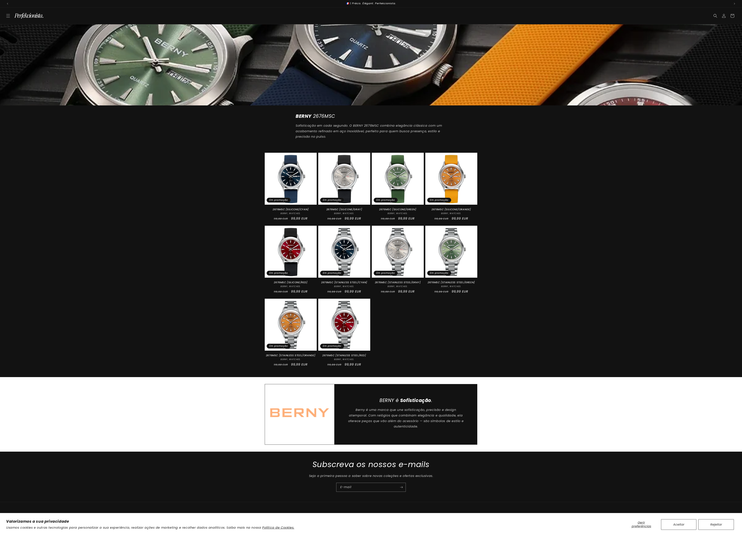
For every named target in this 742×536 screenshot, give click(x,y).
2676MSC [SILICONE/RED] (290, 282)
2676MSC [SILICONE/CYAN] (291, 209)
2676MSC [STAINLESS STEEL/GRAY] (398, 282)
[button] (8, 16)
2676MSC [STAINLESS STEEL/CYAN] (344, 282)
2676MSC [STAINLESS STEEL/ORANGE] (291, 355)
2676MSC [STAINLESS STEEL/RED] (344, 355)
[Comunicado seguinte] (734, 3)
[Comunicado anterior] (7, 3)
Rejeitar (716, 524)
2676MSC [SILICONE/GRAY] (344, 209)
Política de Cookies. (278, 527)
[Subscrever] (401, 487)
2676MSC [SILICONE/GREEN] (397, 209)
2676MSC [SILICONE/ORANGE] (451, 209)
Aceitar (678, 524)
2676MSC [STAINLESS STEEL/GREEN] (451, 282)
